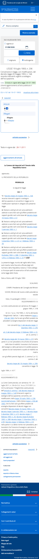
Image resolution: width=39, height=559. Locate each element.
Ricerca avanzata (29, 32)
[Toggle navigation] (32, 9)
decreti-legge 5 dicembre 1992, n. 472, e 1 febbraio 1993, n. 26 (19, 241)
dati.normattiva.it (7, 553)
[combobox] (19, 26)
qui (35, 19)
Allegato (11, 120)
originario (12, 60)
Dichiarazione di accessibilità (11, 550)
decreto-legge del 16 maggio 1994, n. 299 (22, 363)
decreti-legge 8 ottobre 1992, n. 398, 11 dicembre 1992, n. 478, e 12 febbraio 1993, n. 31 (19, 255)
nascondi (7, 98)
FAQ (2, 547)
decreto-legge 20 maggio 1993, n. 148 (19, 195)
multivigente (28, 60)
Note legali (5, 540)
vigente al (9, 43)
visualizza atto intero (30, 92)
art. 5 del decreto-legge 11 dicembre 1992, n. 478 (28, 326)
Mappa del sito (6, 543)
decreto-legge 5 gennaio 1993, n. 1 (14, 411)
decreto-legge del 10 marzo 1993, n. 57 (18, 339)
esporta (5, 470)
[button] (26, 47)
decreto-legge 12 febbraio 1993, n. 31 (19, 422)
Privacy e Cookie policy (9, 537)
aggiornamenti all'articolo (12, 157)
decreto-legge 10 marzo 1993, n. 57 (22, 409)
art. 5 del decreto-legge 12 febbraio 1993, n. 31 (20, 332)
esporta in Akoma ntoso (11, 473)
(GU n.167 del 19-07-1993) (11, 92)
